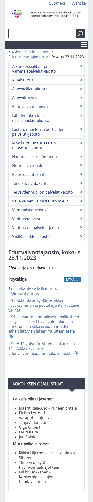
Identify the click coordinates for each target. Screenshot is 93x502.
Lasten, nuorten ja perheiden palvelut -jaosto (38, 132)
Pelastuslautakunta (29, 174)
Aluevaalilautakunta (29, 89)
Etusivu (14, 51)
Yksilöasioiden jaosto (31, 236)
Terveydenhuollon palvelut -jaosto (42, 192)
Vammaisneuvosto (29, 210)
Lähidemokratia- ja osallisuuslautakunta (30, 118)
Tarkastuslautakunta (30, 183)
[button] (80, 33)
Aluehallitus (22, 80)
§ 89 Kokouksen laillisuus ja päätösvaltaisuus (32, 291)
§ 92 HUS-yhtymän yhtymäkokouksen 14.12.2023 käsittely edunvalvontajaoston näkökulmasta (41, 348)
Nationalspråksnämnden (34, 156)
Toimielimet (38, 51)
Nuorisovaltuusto (28, 165)
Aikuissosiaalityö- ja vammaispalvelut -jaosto (34, 69)
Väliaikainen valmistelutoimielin (40, 201)
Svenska (78, 3)
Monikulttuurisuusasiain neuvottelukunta (34, 145)
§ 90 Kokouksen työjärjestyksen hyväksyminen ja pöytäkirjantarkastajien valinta (44, 305)
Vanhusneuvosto (27, 218)
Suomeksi (58, 3)
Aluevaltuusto (24, 97)
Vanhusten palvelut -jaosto (36, 227)
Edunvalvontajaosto (26, 56)
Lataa (70, 279)
